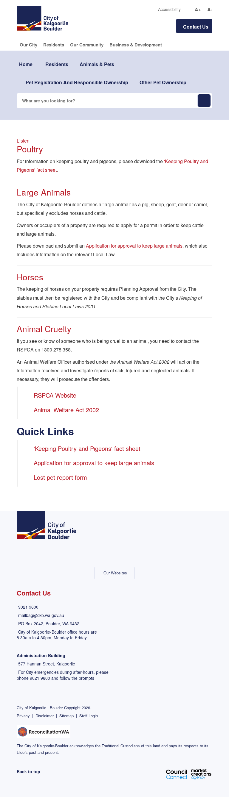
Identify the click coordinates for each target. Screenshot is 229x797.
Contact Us (195, 26)
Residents (53, 44)
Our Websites (115, 573)
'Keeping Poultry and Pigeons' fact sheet (87, 448)
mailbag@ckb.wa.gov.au (41, 615)
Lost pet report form (60, 477)
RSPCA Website (55, 395)
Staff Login (88, 715)
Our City (28, 44)
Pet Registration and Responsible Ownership (77, 82)
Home (26, 64)
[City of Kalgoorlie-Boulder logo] (42, 17)
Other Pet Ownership (163, 82)
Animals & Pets (97, 64)
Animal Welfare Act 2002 (66, 409)
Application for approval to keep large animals (134, 245)
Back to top (28, 771)
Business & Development (135, 44)
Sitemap (66, 715)
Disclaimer (44, 715)
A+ (198, 9)
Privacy (23, 715)
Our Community (86, 44)
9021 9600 (28, 607)
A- (209, 9)
